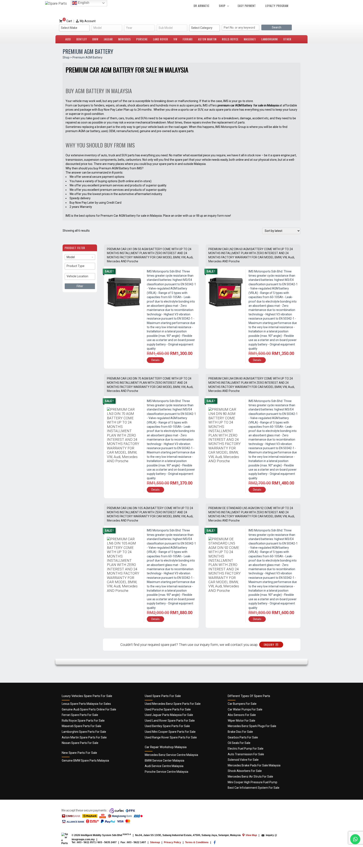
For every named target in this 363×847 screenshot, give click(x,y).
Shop (222, 6)
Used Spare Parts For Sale (163, 696)
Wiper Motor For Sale (241, 720)
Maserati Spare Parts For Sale (81, 726)
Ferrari (188, 39)
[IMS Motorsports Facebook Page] (215, 843)
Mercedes (124, 39)
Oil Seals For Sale (239, 743)
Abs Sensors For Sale (242, 715)
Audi (68, 39)
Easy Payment (247, 6)
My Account (88, 21)
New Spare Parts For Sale (79, 753)
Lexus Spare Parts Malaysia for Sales (86, 703)
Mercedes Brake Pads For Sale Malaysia (254, 765)
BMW (95, 39)
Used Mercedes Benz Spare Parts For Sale (173, 703)
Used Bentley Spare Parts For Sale (167, 726)
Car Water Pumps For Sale (245, 709)
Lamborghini (269, 39)
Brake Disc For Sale (240, 731)
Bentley (81, 39)
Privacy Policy (172, 842)
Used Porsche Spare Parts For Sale (168, 709)
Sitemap (155, 842)
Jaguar (108, 39)
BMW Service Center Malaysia (164, 760)
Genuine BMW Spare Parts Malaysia (85, 760)
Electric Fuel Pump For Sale (245, 748)
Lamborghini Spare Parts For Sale (84, 731)
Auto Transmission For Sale (246, 754)
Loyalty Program (276, 6)
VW (175, 39)
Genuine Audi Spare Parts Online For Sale (89, 709)
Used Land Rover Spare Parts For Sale (170, 720)
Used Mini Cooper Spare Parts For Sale (170, 731)
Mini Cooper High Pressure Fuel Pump (252, 782)
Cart (67, 21)
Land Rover (160, 39)
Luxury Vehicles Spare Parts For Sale (87, 696)
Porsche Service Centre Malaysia (166, 771)
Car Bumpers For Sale (242, 703)
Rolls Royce (230, 39)
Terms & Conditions (197, 842)
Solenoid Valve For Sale (243, 759)
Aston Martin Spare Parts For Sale (84, 737)
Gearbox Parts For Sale (243, 737)
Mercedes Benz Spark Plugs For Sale (252, 726)
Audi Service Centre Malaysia (164, 766)
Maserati (250, 39)
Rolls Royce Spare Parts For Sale (83, 720)
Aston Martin (207, 39)
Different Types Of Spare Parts (249, 696)
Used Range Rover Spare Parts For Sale (171, 737)
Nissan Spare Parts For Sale (80, 743)
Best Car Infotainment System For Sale (253, 787)
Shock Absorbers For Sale (245, 771)
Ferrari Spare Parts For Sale (80, 715)
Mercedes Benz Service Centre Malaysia (171, 755)
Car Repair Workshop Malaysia (166, 747)
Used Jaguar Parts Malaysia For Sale (169, 715)
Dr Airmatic (201, 6)
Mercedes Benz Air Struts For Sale (250, 776)
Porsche (142, 39)
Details (155, 360)
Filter (80, 286)
